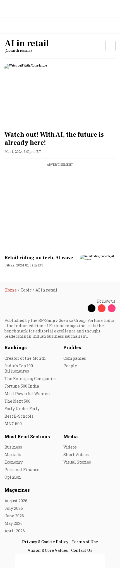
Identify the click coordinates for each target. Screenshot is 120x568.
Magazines (17, 490)
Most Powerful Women (27, 393)
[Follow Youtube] (101, 308)
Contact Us (81, 550)
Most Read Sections (27, 436)
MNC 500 (13, 423)
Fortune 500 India (21, 386)
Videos (70, 447)
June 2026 (14, 515)
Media (70, 436)
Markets (12, 454)
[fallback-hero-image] (60, 95)
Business (13, 447)
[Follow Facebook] (81, 308)
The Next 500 (17, 401)
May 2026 (13, 523)
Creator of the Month (25, 358)
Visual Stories (77, 462)
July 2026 (13, 508)
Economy (13, 462)
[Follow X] (91, 308)
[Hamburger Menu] (112, 26)
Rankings (15, 347)
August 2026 (15, 500)
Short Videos (76, 454)
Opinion (12, 477)
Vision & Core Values (48, 550)
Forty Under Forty (22, 408)
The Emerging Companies (30, 378)
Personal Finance (21, 469)
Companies (74, 358)
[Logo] (17, 26)
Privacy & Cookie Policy (45, 541)
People (70, 365)
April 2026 (14, 530)
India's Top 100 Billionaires (18, 368)
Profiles (72, 347)
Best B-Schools (18, 416)
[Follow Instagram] (112, 308)
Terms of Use (85, 541)
